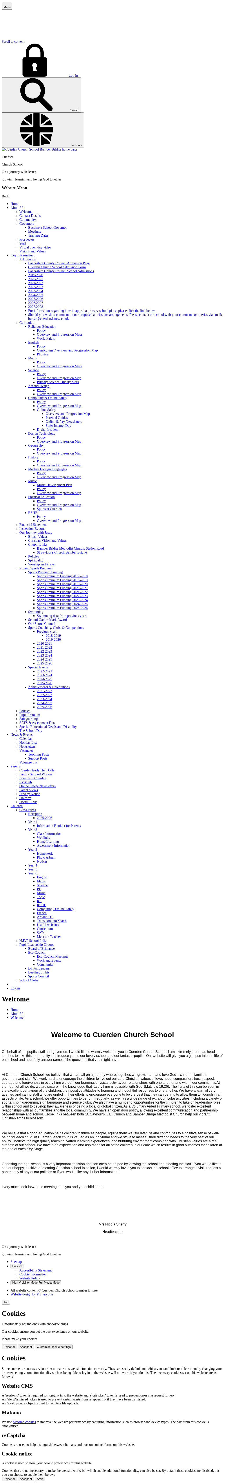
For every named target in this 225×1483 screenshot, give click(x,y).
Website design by (32, 1294)
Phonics (42, 354)
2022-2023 (44, 651)
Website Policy (29, 1278)
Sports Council (38, 976)
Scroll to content (13, 41)
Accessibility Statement (35, 1270)
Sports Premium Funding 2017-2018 (62, 576)
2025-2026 (44, 663)
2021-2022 (44, 647)
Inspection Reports (32, 528)
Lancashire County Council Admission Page (59, 263)
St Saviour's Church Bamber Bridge (62, 552)
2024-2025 (44, 659)
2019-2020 (53, 639)
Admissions (27, 259)
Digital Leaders (47, 429)
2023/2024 (35, 291)
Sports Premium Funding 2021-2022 (62, 592)
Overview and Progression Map (59, 378)
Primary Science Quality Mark (58, 382)
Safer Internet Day (58, 425)
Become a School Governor (47, 227)
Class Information (49, 833)
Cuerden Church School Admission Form (57, 267)
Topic (41, 897)
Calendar (25, 738)
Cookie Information (33, 1274)
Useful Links (28, 802)
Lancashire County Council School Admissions (61, 271)
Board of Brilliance (41, 948)
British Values (37, 536)
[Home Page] (39, 149)
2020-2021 (44, 643)
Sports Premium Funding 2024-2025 (62, 604)
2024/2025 (35, 295)
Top (6, 1302)
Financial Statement (33, 524)
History (33, 457)
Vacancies (26, 750)
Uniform (25, 798)
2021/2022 (35, 283)
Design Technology (41, 433)
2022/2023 (35, 287)
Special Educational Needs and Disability (48, 727)
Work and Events (49, 960)
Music (32, 481)
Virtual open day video (35, 247)
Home (15, 204)
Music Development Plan (54, 485)
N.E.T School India (33, 940)
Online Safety (46, 410)
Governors (26, 223)
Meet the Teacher (49, 936)
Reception (35, 814)
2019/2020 (35, 275)
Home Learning (48, 841)
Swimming (35, 612)
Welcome (25, 211)
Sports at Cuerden (49, 509)
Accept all (26, 1347)
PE (39, 889)
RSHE (32, 513)
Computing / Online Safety (55, 909)
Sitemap (16, 1262)
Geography (36, 445)
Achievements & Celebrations (49, 687)
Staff (22, 243)
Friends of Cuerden (32, 778)
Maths (32, 358)
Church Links (37, 544)
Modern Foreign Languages (47, 469)
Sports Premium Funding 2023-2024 (62, 600)
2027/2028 (35, 307)
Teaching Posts (38, 754)
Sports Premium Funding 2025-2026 (62, 608)
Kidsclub (25, 782)
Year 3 (32, 849)
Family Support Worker (35, 774)
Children (17, 806)
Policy (41, 330)
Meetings (34, 231)
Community (27, 219)
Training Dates (38, 235)
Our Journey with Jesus (35, 532)
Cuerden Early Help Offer (37, 770)
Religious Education (42, 326)
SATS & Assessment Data (37, 723)
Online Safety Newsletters (64, 421)
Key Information (22, 255)
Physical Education (41, 497)
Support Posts (37, 758)
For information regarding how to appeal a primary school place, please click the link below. (92, 311)
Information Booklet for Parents (59, 826)
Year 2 (32, 830)
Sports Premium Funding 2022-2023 (62, 596)
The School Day (30, 730)
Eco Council (36, 952)
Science (33, 370)
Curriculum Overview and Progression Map (67, 350)
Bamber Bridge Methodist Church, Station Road (70, 548)
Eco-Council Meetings (52, 956)
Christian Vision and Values (47, 540)
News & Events (22, 734)
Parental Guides (57, 418)
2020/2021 (35, 279)
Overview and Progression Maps (59, 334)
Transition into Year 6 (52, 921)
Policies (33, 556)
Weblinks (43, 837)
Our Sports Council (41, 624)
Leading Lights (38, 972)
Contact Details (30, 215)
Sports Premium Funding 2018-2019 (62, 580)
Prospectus (26, 239)
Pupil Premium (29, 715)
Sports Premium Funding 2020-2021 (62, 588)
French (42, 913)
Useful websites (48, 925)
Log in (73, 75)
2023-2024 (44, 655)
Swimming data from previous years (62, 616)
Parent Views (28, 790)
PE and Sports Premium (36, 568)
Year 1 (32, 822)
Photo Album (46, 857)
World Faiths (46, 338)
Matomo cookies (24, 1422)
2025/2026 (35, 299)
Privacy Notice (29, 794)
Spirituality (35, 560)
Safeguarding (28, 719)
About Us (17, 208)
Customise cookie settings (54, 1347)
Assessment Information (53, 845)
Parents (16, 766)
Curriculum (27, 322)
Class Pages (27, 810)
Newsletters (27, 746)
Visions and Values (32, 251)
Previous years (47, 631)
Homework (45, 853)
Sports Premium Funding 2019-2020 (62, 584)
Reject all (9, 1347)
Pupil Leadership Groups (36, 944)
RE (39, 901)
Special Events (38, 667)
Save (40, 1479)
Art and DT (45, 917)
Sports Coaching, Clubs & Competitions (56, 627)
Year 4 (32, 865)
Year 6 (32, 873)
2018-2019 (53, 635)
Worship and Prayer (42, 564)
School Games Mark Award (47, 620)
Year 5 (32, 869)
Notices (42, 861)
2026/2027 (35, 303)
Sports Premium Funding (45, 572)
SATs (40, 933)
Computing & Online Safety (47, 398)
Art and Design (38, 386)
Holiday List (28, 742)
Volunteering (28, 762)
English (33, 342)
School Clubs (28, 980)
